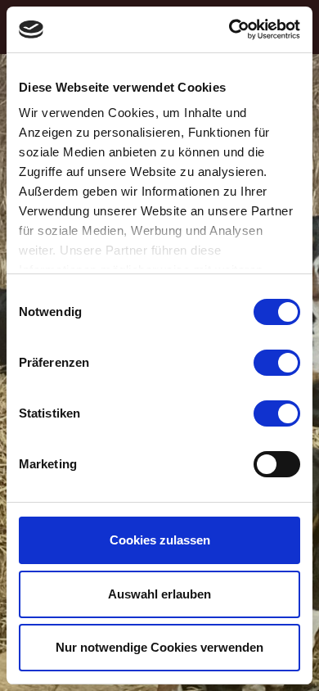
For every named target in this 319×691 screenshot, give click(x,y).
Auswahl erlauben (159, 594)
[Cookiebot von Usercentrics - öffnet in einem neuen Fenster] (229, 29)
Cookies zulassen (160, 540)
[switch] (277, 363)
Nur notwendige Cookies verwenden (159, 647)
